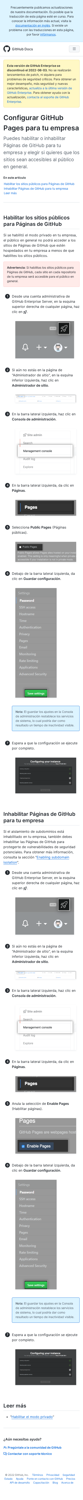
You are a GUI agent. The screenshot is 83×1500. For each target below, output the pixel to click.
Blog (55, 1482)
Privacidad (52, 1474)
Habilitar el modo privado (32, 1417)
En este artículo (14, 177)
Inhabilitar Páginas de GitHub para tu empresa (36, 188)
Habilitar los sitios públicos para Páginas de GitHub (39, 184)
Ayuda (19, 1478)
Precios (70, 1478)
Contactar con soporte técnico (30, 1453)
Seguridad (69, 1474)
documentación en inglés (32, 25)
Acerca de (67, 1482)
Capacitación (41, 1482)
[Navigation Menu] (74, 48)
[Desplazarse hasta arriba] (73, 1490)
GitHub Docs (22, 49)
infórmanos (48, 34)
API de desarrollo (20, 1482)
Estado (8, 1478)
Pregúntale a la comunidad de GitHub (35, 1447)
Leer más (10, 193)
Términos (37, 1474)
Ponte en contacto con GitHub (45, 1478)
